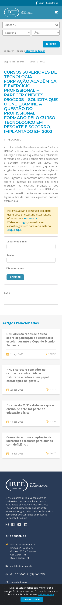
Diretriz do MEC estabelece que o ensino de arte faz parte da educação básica (30, 408)
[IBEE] (18, 12)
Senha (10, 255)
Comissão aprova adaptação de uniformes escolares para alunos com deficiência (29, 441)
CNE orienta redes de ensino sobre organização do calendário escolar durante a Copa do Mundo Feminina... (30, 339)
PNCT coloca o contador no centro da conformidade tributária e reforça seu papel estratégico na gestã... (27, 375)
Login (41, 2)
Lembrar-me (16, 268)
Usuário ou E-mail (17, 241)
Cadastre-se (52, 2)
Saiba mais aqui (46, 594)
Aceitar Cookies (32, 599)
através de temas (35, 50)
